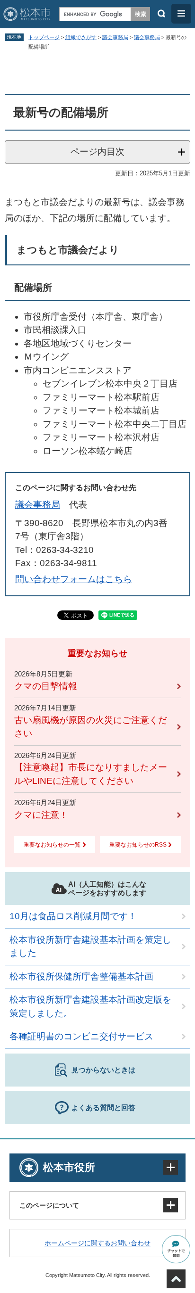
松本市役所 (69, 1167)
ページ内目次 (97, 151)
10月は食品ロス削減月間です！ (73, 916)
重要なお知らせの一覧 (52, 844)
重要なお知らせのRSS (138, 844)
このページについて (49, 1205)
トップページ (44, 37)
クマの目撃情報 (45, 686)
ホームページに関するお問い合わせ (97, 1243)
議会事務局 (115, 37)
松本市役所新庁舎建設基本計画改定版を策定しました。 (90, 1006)
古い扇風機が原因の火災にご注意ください (90, 727)
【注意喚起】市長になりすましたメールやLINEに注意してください (90, 774)
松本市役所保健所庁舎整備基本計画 (81, 976)
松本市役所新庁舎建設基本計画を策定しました (90, 946)
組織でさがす (81, 37)
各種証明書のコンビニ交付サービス (81, 1036)
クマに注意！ (41, 815)
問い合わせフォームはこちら (73, 579)
